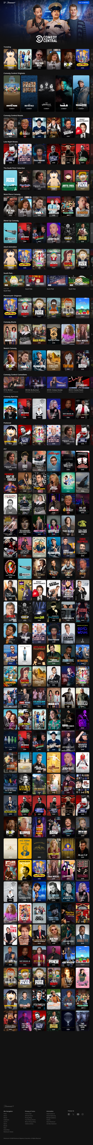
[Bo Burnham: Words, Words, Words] (25, 525)
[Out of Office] (39, 913)
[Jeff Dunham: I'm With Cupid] (25, 741)
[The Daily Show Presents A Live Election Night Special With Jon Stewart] (39, 633)
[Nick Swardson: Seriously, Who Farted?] (53, 891)
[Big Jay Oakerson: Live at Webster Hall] (82, 504)
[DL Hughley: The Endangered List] (25, 633)
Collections (6, 1119)
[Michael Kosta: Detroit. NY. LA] (25, 870)
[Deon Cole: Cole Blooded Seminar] (68, 655)
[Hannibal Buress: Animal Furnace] (68, 698)
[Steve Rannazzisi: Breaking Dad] (25, 999)
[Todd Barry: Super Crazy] (10, 1042)
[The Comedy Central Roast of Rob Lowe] (82, 590)
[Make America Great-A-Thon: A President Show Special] (68, 848)
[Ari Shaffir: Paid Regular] (10, 504)
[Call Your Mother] (82, 525)
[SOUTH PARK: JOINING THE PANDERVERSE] (25, 978)
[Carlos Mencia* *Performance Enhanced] (10, 547)
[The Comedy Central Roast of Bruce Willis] (68, 569)
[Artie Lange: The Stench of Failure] (25, 504)
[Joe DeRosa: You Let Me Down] (10, 784)
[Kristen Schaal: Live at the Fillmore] (39, 827)
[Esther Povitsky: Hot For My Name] (68, 676)
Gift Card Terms (29, 1115)
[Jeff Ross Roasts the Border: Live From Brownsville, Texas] (25, 762)
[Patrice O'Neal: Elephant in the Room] (53, 913)
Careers (48, 1119)
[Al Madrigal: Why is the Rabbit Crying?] (53, 461)
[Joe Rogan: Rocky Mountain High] (39, 784)
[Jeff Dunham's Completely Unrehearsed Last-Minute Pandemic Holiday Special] (39, 741)
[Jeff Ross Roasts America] (68, 741)
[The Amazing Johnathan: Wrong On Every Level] (82, 461)
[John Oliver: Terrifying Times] (82, 784)
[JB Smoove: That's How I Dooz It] (68, 719)
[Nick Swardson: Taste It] (68, 891)
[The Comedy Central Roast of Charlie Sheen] (82, 569)
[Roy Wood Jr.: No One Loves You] (39, 956)
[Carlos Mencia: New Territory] (25, 547)
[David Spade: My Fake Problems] (10, 655)
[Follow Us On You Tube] (78, 1114)
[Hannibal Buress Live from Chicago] (82, 698)
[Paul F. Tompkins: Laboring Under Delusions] (82, 913)
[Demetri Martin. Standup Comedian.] (39, 655)
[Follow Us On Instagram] (82, 1114)
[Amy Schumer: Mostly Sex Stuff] (53, 482)
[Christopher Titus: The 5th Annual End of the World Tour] (10, 569)
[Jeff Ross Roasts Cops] (82, 741)
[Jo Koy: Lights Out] (82, 762)
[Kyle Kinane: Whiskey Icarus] (39, 848)
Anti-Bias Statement (51, 1123)
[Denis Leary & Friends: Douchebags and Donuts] (53, 655)
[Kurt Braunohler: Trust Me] (68, 827)
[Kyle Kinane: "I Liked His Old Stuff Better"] (10, 848)
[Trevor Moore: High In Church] (53, 1042)
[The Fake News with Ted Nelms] (25, 698)
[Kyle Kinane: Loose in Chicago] (25, 848)
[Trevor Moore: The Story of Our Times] (68, 1042)
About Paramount (50, 1121)
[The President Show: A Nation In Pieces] (39, 934)
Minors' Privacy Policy (30, 1121)
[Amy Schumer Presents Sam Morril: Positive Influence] (39, 482)
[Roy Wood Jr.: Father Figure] (10, 956)
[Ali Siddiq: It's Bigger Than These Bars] (68, 461)
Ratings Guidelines (51, 1117)
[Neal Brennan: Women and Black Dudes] (39, 891)
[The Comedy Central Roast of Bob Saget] (53, 569)
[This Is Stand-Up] (68, 1021)
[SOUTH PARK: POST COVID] (82, 956)
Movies (5, 1117)
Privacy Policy (28, 1117)
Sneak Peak (6, 1129)
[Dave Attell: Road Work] (82, 633)
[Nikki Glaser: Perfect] (82, 891)
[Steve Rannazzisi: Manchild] (39, 999)
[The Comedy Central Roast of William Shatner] (10, 612)
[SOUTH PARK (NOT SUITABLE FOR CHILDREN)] (39, 978)
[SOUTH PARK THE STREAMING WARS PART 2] (10, 978)
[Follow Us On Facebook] (69, 1114)
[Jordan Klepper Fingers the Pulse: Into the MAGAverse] (53, 805)
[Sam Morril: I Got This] (68, 978)
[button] (5, 3)
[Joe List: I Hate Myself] (25, 784)
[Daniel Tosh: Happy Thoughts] (68, 633)
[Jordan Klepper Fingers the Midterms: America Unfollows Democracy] (39, 805)
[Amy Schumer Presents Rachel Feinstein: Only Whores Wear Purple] (25, 482)
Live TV (5, 1121)
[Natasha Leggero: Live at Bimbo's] (82, 870)
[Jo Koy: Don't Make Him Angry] (68, 762)
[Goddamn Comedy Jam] (39, 698)
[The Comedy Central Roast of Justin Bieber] (53, 590)
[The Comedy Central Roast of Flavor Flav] (25, 590)
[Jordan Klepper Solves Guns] (10, 805)
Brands (5, 1125)
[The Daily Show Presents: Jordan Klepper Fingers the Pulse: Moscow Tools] (68, 805)
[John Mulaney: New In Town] (53, 784)
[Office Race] (25, 913)
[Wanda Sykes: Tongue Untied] (68, 1064)
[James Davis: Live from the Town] (82, 719)
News (5, 1127)
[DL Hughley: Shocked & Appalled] (10, 633)
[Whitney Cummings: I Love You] (82, 1064)
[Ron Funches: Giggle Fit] (82, 934)
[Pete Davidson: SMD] (10, 934)
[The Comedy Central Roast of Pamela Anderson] (68, 590)
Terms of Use (28, 1113)
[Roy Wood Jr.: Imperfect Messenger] (25, 956)
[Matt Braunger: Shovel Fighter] (10, 870)
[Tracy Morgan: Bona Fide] (39, 1042)
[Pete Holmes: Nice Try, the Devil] (25, 934)
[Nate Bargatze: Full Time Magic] (10, 891)
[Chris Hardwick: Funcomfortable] (82, 547)
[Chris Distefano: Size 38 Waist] (68, 547)
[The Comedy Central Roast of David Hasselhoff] (10, 590)
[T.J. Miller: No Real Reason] (68, 999)
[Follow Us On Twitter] (73, 1114)
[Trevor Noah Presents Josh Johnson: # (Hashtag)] (82, 1042)
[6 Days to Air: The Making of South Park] (10, 461)
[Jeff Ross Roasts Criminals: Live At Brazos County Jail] (10, 762)
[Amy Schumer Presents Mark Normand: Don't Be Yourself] (10, 482)
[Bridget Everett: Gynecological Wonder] (39, 525)
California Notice (29, 1123)
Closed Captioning (51, 1115)
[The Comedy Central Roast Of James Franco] (39, 590)
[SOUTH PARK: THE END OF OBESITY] (53, 978)
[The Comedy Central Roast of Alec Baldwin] (39, 569)
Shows (5, 1115)
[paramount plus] (11, 3)
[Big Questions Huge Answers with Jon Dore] (10, 525)
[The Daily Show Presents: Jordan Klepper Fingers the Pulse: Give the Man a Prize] (39, 1021)
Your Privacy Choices (30, 1119)
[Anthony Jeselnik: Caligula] (82, 482)
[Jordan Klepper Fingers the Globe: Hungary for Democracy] (25, 805)
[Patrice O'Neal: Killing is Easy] (68, 913)
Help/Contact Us (50, 1113)
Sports (5, 1123)
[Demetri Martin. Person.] (25, 655)
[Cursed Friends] (82, 612)
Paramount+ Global (8, 1131)
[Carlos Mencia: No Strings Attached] (39, 547)
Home (5, 1113)
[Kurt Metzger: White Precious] (82, 827)
